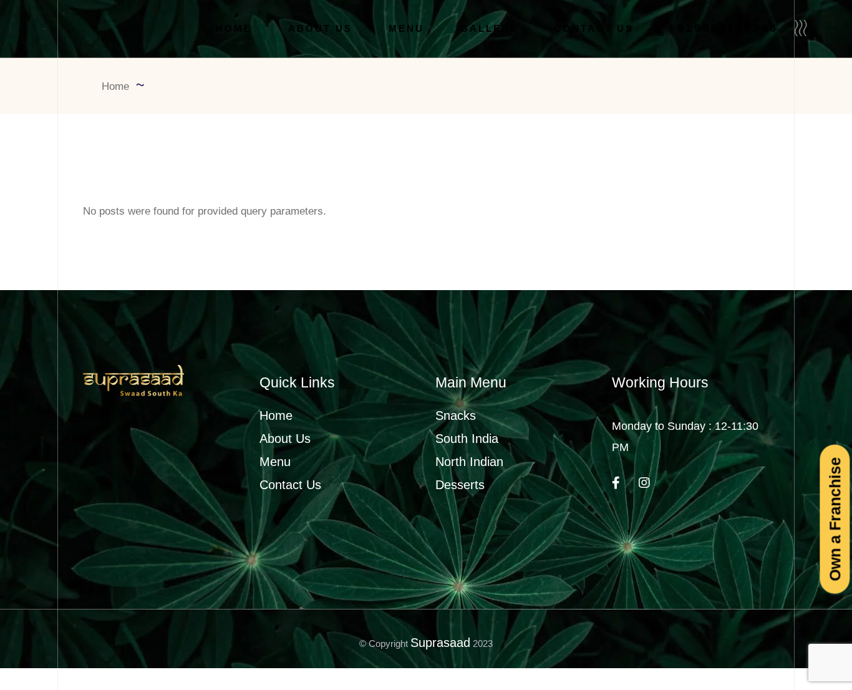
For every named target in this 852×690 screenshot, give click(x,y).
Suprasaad (440, 642)
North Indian (469, 462)
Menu (275, 462)
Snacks (455, 415)
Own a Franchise (834, 519)
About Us (285, 438)
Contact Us (290, 485)
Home (276, 415)
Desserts (460, 485)
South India (466, 438)
